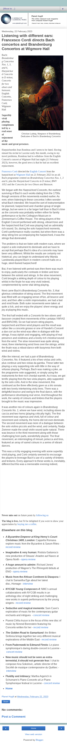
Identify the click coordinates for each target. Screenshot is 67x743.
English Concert (38, 171)
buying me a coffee (26, 524)
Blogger (39, 740)
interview (28, 583)
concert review (41, 615)
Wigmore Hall (23, 174)
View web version (33, 734)
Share (5, 702)
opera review (28, 559)
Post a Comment (13, 716)
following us (42, 515)
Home (9, 688)
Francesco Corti (9, 171)
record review (13, 547)
